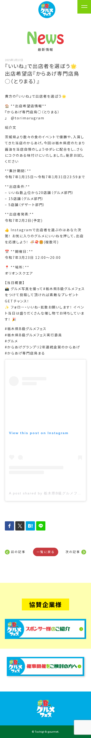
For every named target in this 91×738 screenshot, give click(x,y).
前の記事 (18, 551)
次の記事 (73, 551)
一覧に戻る (46, 551)
